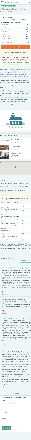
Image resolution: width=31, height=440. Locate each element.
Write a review (25, 260)
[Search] (12, 2)
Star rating (4, 403)
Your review (4, 418)
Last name (4, 412)
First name (4, 406)
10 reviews (9, 11)
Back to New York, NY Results (9, 6)
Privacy (25, 437)
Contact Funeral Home (15, 47)
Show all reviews (16, 393)
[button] (29, 2)
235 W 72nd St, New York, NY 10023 (8, 13)
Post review (6, 428)
